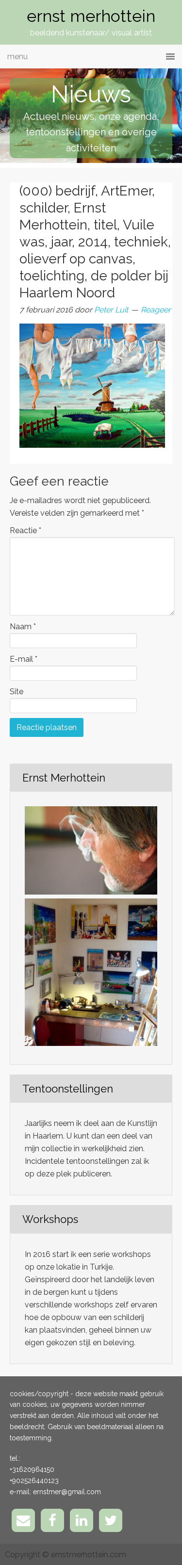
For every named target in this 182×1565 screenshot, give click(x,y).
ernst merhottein (91, 16)
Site (16, 691)
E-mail (23, 659)
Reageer (156, 309)
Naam (23, 626)
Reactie (25, 530)
